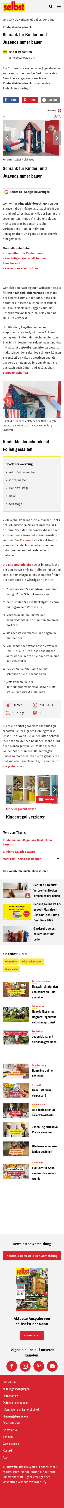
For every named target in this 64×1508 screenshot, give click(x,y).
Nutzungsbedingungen (16, 1389)
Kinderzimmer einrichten (21, 268)
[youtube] (52, 1366)
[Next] (57, 138)
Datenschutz (10, 1396)
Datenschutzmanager (16, 1403)
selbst (7, 19)
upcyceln (9, 766)
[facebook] (11, 1366)
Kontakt (7, 1451)
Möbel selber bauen (43, 19)
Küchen (25, 540)
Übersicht (51, 110)
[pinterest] (38, 1366)
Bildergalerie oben (20, 564)
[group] (32, 147)
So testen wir (10, 1430)
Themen (8, 1437)
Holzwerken (20, 19)
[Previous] (7, 138)
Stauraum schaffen (15, 372)
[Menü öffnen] (59, 6)
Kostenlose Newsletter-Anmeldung (32, 1256)
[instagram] (25, 1366)
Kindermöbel (11, 969)
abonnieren (32, 1335)
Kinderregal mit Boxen (18, 851)
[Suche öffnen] (51, 6)
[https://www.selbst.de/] (14, 6)
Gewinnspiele (11, 1444)
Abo (5, 1457)
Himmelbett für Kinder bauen (24, 253)
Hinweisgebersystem (15, 1416)
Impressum (10, 1382)
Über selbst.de (11, 1423)
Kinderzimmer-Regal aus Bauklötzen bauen (27, 842)
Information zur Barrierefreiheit (21, 1410)
